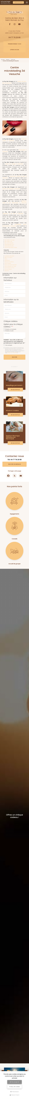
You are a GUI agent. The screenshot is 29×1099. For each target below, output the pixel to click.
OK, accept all (15, 1082)
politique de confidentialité (12, 352)
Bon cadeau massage (9, 240)
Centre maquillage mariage (11, 247)
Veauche (13, 59)
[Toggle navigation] (27, 2)
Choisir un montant (10, 329)
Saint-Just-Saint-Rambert (11, 264)
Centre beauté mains (9, 244)
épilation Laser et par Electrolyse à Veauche (14, 202)
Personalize (15, 1091)
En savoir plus (15, 389)
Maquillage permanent (14, 385)
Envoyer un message (14, 464)
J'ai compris (8, 345)
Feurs (6, 259)
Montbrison (7, 260)
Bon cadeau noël (8, 241)
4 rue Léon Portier (14, 32)
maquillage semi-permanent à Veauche (14, 225)
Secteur (7, 59)
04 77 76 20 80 (14, 37)
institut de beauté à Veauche (11, 189)
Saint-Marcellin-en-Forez (10, 266)
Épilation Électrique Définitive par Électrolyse (13, 437)
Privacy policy (15, 1095)
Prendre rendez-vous (14, 44)
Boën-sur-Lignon (8, 257)
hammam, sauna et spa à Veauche (14, 177)
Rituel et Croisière (12, 411)
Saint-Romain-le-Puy (9, 267)
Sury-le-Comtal (8, 269)
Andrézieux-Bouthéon (9, 256)
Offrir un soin (14, 49)
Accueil (3, 59)
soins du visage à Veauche (14, 164)
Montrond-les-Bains (9, 261)
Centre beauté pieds (9, 246)
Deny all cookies (15, 1086)
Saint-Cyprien (8, 263)
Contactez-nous (18, 2)
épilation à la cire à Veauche (13, 213)
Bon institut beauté (9, 243)
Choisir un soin (9, 331)
